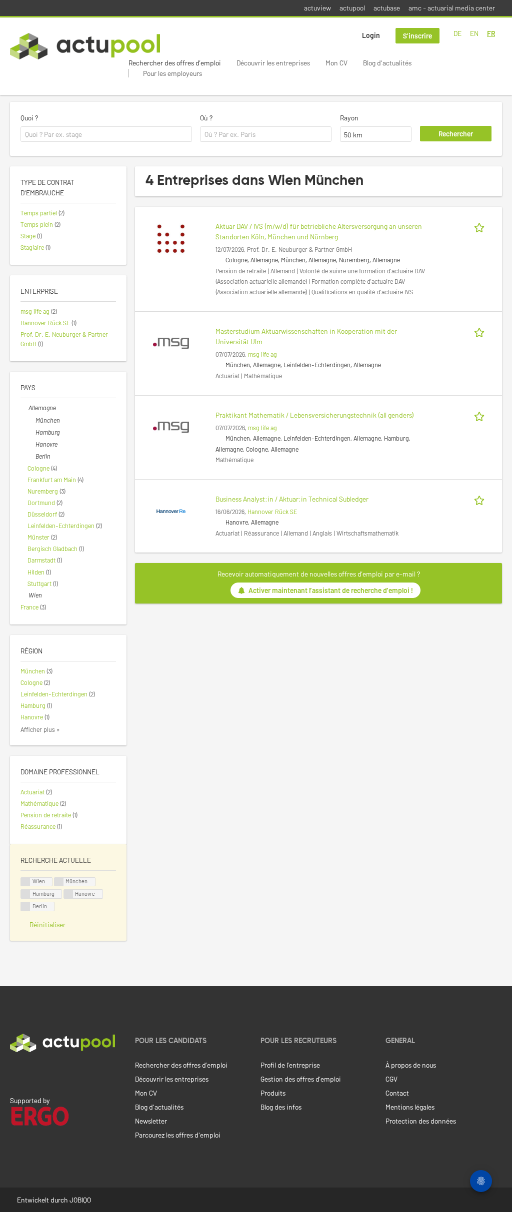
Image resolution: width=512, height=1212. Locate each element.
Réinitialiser (48, 924)
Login (371, 35)
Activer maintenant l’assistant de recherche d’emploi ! (330, 590)
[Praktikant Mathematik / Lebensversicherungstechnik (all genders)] (171, 426)
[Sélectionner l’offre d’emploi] (481, 226)
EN (474, 33)
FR (491, 33)
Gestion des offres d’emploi (300, 1079)
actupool (352, 7)
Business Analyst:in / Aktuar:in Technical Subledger (292, 499)
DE (458, 33)
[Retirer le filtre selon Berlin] (32, 456)
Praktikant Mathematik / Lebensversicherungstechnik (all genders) (315, 415)
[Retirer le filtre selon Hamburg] (32, 432)
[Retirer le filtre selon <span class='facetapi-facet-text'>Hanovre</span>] (68, 894)
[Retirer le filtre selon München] (32, 420)
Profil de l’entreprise (290, 1065)
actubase (387, 7)
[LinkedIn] (15, 1073)
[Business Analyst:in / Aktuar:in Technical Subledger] (171, 510)
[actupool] (85, 46)
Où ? (206, 117)
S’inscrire (417, 35)
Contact (397, 1093)
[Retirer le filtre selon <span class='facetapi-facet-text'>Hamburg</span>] (25, 894)
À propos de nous (411, 1065)
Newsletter (151, 1121)
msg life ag (262, 354)
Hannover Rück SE (272, 512)
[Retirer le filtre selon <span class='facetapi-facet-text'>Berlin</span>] (25, 906)
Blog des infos (281, 1107)
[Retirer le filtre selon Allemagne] (24, 408)
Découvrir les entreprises (273, 62)
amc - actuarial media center (451, 7)
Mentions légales (410, 1107)
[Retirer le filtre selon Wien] (24, 595)
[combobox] (106, 134)
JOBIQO (80, 1200)
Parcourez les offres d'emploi (177, 1135)
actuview (317, 7)
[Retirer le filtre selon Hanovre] (32, 444)
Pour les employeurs (172, 73)
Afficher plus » (40, 729)
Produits (273, 1093)
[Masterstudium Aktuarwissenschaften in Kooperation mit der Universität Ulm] (171, 342)
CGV (392, 1079)
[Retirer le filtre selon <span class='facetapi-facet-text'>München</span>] (59, 882)
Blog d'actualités (387, 62)
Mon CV (337, 62)
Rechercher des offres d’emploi (174, 62)
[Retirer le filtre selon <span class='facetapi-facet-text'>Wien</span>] (25, 882)
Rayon (349, 117)
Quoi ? (29, 117)
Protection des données (421, 1121)
